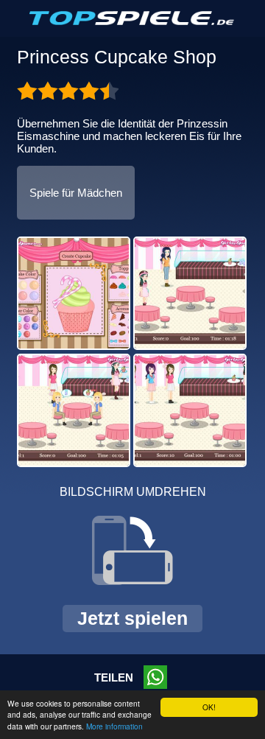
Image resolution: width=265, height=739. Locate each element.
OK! (209, 706)
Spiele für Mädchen (75, 192)
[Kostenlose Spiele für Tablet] (132, 22)
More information (114, 726)
